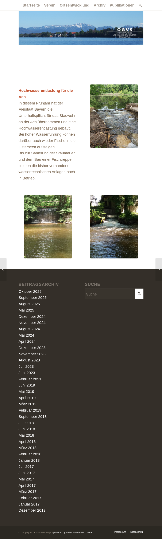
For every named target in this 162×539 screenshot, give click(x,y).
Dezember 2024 (32, 316)
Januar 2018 (29, 460)
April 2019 (27, 398)
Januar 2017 (29, 504)
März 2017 (27, 492)
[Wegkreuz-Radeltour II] (158, 269)
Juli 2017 (26, 466)
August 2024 (29, 329)
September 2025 (33, 298)
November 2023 (32, 354)
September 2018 (33, 417)
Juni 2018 (27, 429)
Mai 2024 (26, 335)
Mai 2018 (26, 435)
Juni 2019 (27, 385)
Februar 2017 (30, 498)
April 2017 (27, 485)
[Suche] (139, 5)
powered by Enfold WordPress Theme (72, 532)
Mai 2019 (26, 391)
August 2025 (29, 304)
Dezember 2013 (32, 510)
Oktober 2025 (30, 291)
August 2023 (29, 360)
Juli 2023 (26, 366)
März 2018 (27, 448)
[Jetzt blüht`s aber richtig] (3, 269)
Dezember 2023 (32, 348)
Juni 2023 (27, 373)
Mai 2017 (26, 479)
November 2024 (32, 323)
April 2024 (27, 341)
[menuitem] (31, 5)
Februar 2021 (30, 379)
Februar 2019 (30, 410)
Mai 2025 (26, 310)
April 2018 (27, 442)
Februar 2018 (30, 454)
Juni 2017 (27, 473)
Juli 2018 (26, 423)
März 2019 (27, 404)
